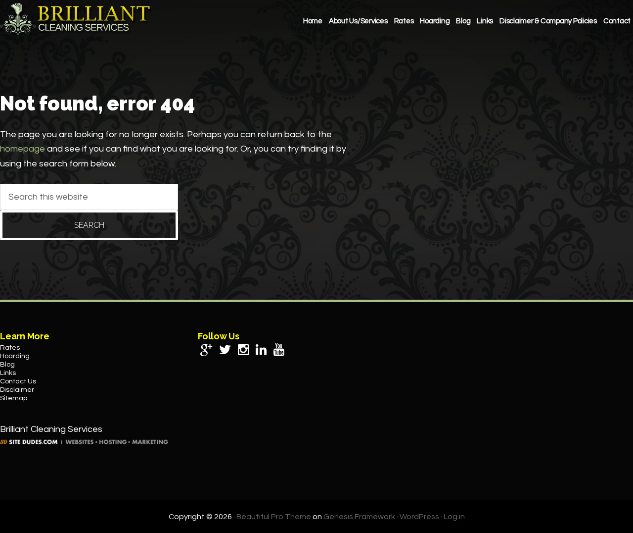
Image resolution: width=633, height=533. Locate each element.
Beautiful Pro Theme (273, 517)
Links (8, 373)
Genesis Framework (359, 517)
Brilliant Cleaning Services (76, 18)
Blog (7, 364)
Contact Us (18, 381)
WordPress (419, 517)
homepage (22, 149)
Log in (454, 517)
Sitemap (13, 398)
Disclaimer (17, 389)
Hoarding (15, 356)
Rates (10, 347)
